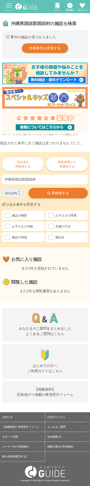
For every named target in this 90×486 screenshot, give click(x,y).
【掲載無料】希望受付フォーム (20, 426)
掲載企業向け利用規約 (60, 446)
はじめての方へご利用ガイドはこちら (45, 368)
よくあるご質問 (56, 426)
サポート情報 (10, 436)
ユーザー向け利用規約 (15, 446)
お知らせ (7, 417)
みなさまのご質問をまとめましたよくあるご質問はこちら (45, 331)
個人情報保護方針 (12, 456)
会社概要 (52, 436)
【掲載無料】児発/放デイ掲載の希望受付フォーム (45, 391)
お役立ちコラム (56, 417)
